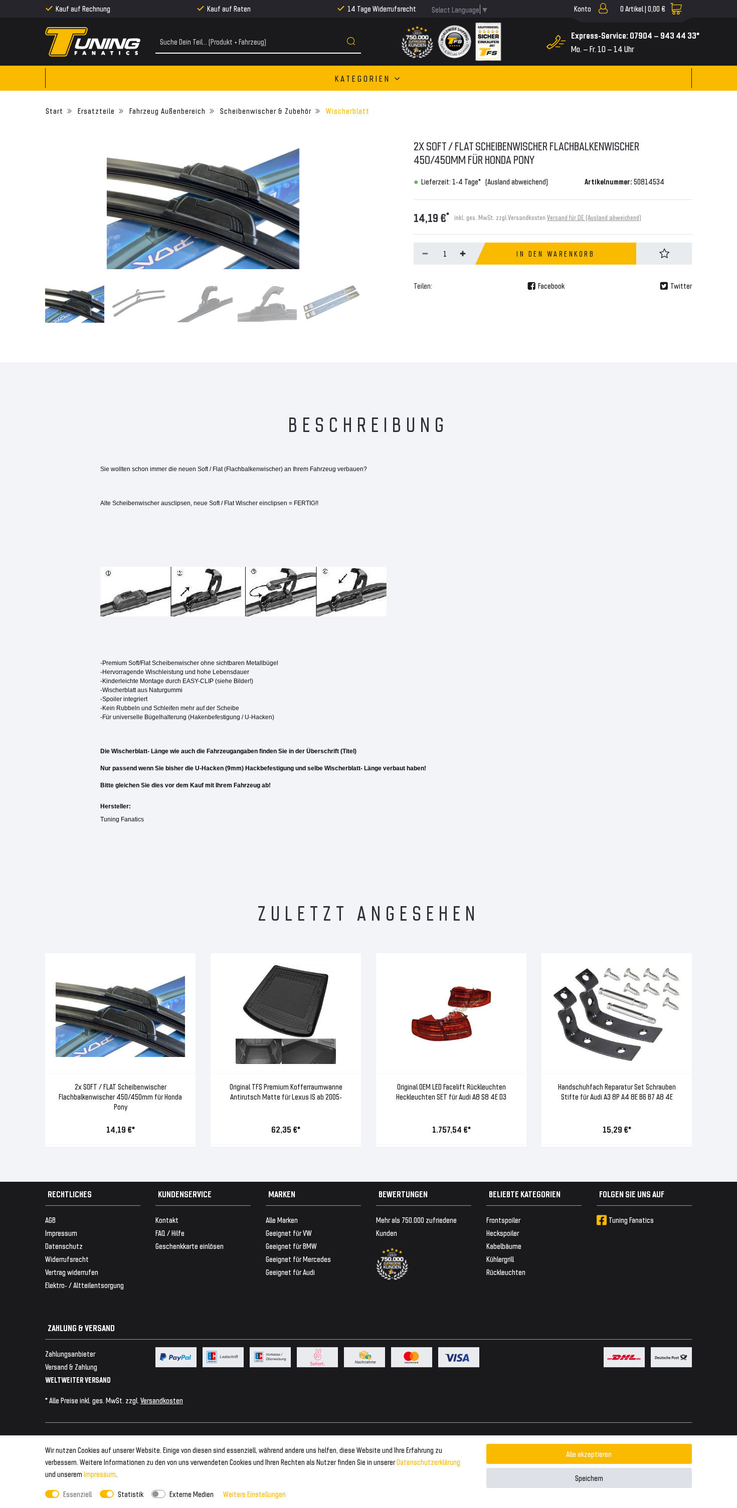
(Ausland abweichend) (516, 181)
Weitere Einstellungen (254, 1493)
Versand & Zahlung (71, 1366)
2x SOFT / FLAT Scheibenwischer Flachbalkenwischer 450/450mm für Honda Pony (120, 1096)
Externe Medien (191, 1493)
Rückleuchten (505, 1271)
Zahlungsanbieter (70, 1353)
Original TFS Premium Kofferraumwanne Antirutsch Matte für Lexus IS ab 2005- (286, 1091)
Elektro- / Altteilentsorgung (84, 1284)
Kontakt (166, 1219)
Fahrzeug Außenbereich (166, 110)
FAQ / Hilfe (170, 1232)
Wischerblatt (347, 110)
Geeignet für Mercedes (298, 1258)
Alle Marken (282, 1219)
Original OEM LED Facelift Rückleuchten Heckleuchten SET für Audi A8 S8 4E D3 (451, 1091)
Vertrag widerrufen (71, 1271)
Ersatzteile (95, 110)
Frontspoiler (503, 1219)
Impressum (100, 1473)
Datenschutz (64, 1245)
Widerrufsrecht (67, 1258)
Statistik (130, 1493)
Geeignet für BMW (291, 1245)
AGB (50, 1219)
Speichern (589, 1477)
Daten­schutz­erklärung (428, 1461)
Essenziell (77, 1493)
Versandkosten (161, 1400)
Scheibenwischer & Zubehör (264, 110)
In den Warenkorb (555, 253)
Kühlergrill (500, 1258)
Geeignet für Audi (290, 1271)
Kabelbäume (503, 1245)
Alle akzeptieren (589, 1453)
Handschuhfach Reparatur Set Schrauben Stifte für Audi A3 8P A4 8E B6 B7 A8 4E (617, 1091)
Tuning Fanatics (631, 1219)
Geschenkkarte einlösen (189, 1245)
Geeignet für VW (289, 1232)
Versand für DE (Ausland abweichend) (594, 217)
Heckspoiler (502, 1232)
